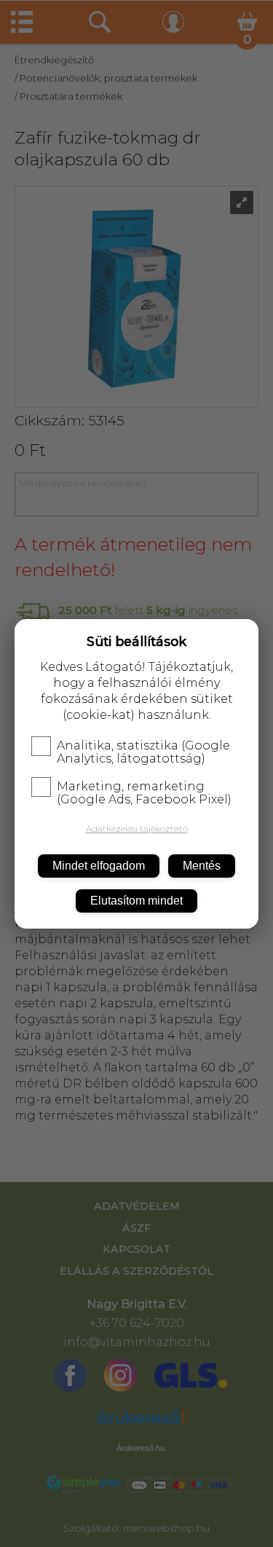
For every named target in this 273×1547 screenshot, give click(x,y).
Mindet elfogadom (98, 865)
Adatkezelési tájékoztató (137, 828)
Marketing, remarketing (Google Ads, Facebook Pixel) (144, 793)
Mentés (202, 865)
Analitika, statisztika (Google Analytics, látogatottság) (143, 752)
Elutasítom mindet (136, 900)
